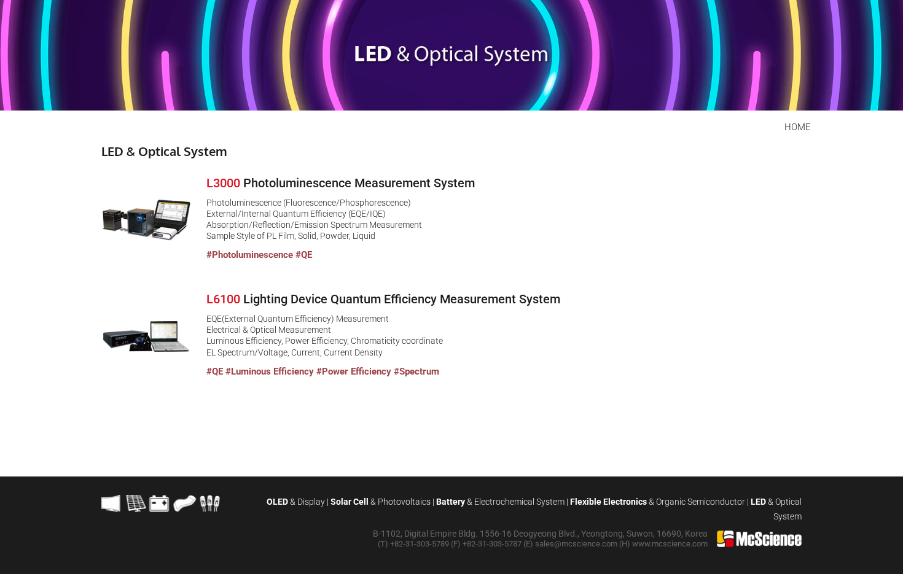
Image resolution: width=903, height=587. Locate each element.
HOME (797, 127)
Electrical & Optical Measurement (268, 330)
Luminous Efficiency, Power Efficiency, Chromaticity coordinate (324, 341)
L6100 (224, 299)
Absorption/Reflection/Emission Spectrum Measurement (314, 225)
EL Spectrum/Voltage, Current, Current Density (295, 352)
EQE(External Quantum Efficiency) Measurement (297, 319)
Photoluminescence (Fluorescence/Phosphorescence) (308, 203)
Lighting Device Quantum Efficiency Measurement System (401, 299)
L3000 (224, 183)
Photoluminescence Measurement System (359, 183)
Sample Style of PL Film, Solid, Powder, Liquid (290, 236)
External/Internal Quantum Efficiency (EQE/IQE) (296, 214)
